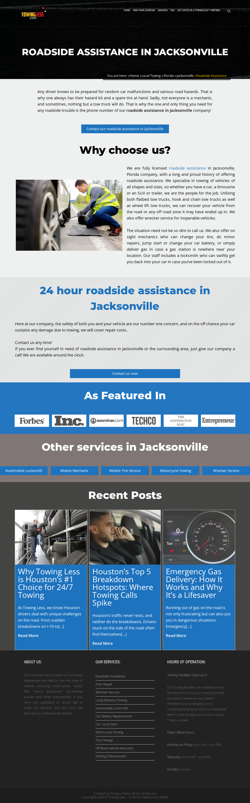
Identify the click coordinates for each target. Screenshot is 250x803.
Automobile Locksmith (112, 708)
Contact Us (102, 793)
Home (127, 10)
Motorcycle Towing (109, 732)
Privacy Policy (121, 793)
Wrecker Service (107, 692)
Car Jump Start (106, 724)
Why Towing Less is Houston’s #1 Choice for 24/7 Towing (49, 583)
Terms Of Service (144, 793)
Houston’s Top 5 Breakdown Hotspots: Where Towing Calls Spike (122, 587)
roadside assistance (187, 168)
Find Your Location (144, 10)
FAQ (172, 10)
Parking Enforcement (111, 756)
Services (163, 10)
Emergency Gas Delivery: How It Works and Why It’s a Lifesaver (194, 583)
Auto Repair (104, 684)
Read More (28, 635)
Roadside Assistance (110, 676)
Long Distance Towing (111, 700)
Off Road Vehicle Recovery (115, 748)
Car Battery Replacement (114, 716)
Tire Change (104, 740)
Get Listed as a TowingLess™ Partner (198, 10)
